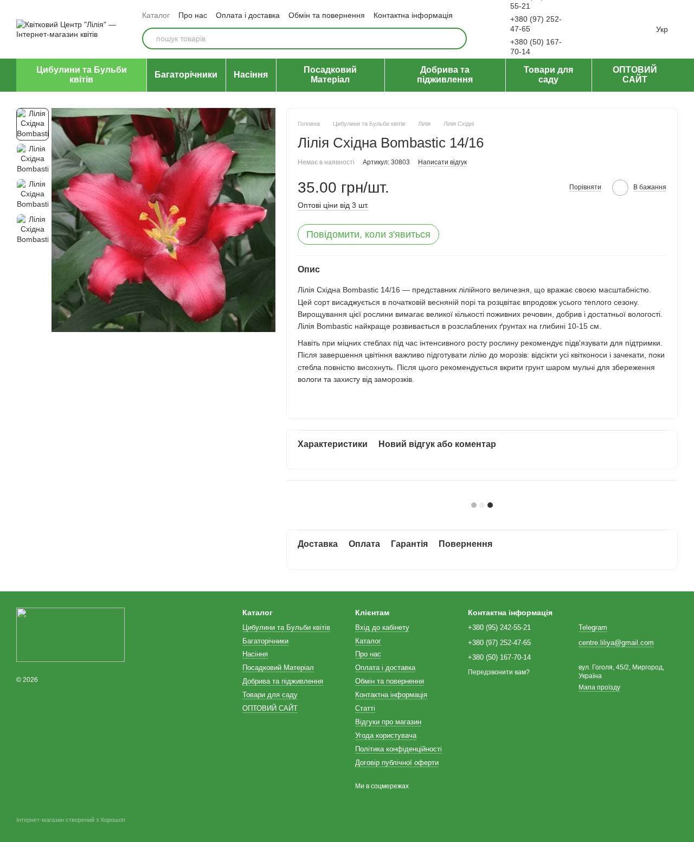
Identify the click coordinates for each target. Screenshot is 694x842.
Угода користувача (385, 735)
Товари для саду (548, 74)
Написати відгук (442, 162)
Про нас (192, 15)
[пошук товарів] (456, 38)
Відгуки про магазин (388, 722)
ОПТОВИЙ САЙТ (635, 74)
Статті (365, 708)
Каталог (156, 15)
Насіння (251, 74)
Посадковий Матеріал (330, 74)
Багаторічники (186, 74)
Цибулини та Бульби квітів (81, 74)
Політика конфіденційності (398, 749)
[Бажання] (594, 29)
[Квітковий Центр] (70, 635)
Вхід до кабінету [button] (382, 627)
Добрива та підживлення (445, 74)
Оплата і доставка (248, 15)
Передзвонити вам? (499, 672)
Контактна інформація (413, 15)
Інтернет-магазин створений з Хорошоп (70, 820)
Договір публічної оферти (397, 762)
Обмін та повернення (326, 15)
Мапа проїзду (599, 687)
